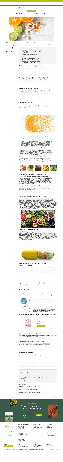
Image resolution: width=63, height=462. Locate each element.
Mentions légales (20, 449)
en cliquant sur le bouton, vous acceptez (32, 417)
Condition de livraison (40, 449)
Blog (19, 7)
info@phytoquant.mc (21, 445)
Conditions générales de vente (32, 449)
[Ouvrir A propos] (37, 3)
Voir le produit (41, 326)
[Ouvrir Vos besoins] (24, 3)
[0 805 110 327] (5, 446)
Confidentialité (25, 449)
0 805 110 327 (8, 445)
